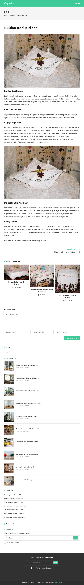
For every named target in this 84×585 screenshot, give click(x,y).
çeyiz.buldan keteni (14, 240)
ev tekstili (25, 240)
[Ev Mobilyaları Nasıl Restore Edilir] (9, 430)
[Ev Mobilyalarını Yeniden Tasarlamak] (9, 404)
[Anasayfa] (5, 15)
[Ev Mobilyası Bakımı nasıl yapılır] (9, 417)
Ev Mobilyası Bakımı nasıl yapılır (27, 416)
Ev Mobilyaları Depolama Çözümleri (28, 441)
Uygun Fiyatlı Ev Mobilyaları (25, 479)
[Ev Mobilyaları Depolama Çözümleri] (9, 442)
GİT (55, 563)
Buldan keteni (14, 136)
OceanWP (58, 582)
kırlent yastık (34, 240)
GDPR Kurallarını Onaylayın (43, 568)
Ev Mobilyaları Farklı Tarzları (26, 467)
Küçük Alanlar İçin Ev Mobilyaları (27, 454)
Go (76, 538)
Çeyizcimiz (10, 3)
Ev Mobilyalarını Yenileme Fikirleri (27, 365)
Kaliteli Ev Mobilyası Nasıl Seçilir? (27, 378)
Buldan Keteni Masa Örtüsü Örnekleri (42, 291)
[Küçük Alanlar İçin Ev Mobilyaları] (9, 455)
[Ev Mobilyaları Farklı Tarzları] (9, 468)
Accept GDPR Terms (13, 542)
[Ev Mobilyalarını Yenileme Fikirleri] (9, 366)
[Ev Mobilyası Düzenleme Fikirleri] (9, 391)
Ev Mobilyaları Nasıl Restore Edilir (27, 429)
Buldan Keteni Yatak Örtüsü (16, 283)
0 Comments (26, 367)
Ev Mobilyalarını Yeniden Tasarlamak (28, 403)
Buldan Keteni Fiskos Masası (67, 296)
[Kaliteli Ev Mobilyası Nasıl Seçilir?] (9, 379)
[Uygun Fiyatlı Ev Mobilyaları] (9, 481)
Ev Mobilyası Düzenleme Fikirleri (27, 390)
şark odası (42, 240)
